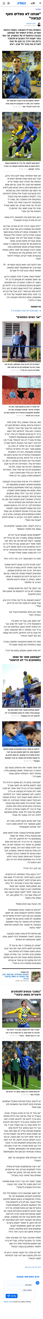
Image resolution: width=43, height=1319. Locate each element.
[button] (33, 3)
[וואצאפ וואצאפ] (8, 3)
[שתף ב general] (4, 3)
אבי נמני (27, 1267)
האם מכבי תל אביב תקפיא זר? (24, 311)
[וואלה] (21, 3)
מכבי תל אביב (36, 1267)
